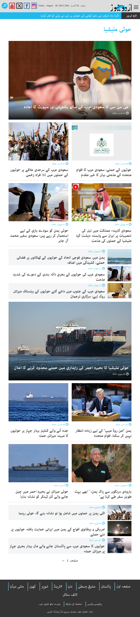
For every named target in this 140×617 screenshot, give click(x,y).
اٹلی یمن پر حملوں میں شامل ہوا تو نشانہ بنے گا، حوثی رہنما (62, 513)
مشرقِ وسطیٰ (86, 586)
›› (63, 560)
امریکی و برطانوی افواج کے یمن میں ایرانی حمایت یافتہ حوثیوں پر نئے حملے (58, 532)
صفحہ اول (123, 586)
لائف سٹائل (70, 594)
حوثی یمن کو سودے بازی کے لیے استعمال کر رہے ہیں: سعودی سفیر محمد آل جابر (39, 236)
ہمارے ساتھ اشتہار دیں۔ (49, 604)
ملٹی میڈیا (17, 586)
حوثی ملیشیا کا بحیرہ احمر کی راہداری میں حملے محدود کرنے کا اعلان (71, 368)
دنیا (70, 586)
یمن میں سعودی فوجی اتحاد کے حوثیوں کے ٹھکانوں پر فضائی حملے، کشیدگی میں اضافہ (61, 260)
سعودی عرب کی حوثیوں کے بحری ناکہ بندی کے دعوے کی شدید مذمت (59, 277)
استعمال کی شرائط (74, 604)
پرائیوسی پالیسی (94, 604)
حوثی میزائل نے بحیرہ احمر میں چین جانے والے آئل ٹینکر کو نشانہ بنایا (41, 494)
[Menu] (136, 7)
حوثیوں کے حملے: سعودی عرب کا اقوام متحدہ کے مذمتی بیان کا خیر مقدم (103, 172)
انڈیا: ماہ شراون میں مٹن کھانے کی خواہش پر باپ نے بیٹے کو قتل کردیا (79, 15)
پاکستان (106, 586)
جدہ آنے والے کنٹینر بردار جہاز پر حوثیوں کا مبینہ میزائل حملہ (39, 433)
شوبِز (44, 586)
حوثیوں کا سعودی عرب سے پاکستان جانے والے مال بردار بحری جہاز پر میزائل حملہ (57, 548)
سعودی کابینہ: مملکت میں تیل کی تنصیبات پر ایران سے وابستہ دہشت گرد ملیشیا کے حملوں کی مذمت (103, 236)
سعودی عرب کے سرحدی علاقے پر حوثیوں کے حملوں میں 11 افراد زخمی (39, 172)
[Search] (5, 6)
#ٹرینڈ (58, 586)
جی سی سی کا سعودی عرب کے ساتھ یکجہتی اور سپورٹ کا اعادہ (76, 107)
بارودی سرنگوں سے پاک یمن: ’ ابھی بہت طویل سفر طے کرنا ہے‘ (102, 494)
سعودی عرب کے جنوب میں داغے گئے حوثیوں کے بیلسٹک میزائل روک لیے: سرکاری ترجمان (59, 294)
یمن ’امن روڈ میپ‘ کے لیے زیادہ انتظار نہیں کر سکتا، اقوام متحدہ (103, 433)
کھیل (32, 586)
